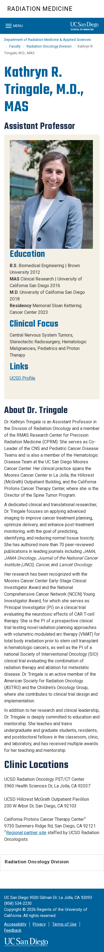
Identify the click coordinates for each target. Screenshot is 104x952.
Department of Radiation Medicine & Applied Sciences (47, 40)
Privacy (39, 924)
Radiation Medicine (40, 8)
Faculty (15, 46)
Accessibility (15, 924)
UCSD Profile (22, 378)
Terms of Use (64, 924)
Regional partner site (26, 832)
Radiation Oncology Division (49, 46)
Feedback (12, 930)
